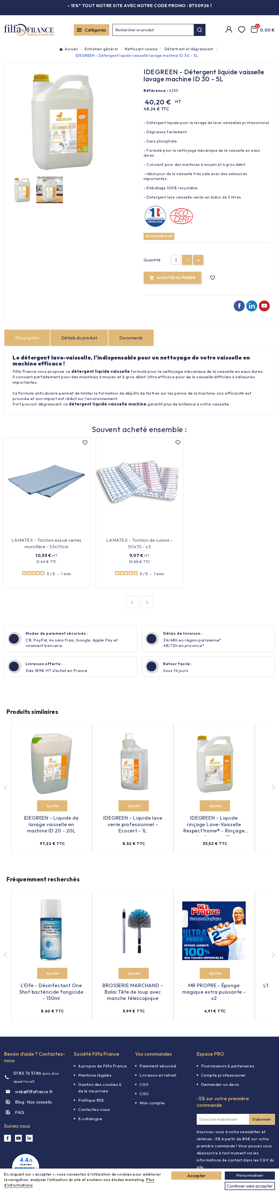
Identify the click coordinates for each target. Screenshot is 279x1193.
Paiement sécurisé (158, 1065)
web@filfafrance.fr (34, 1091)
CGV (144, 1084)
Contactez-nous (94, 1109)
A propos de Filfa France (102, 1065)
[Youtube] (264, 305)
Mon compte (152, 1102)
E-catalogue (90, 1118)
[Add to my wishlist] (213, 278)
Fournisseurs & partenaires (227, 1065)
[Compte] (230, 30)
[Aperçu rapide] (71, 532)
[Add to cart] (42, 805)
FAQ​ (19, 1112)
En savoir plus (158, 236)
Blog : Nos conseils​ (33, 1102)
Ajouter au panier (42, 532)
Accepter (196, 1175)
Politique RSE (91, 1100)
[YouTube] (18, 1138)
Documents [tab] (130, 337)
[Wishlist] (242, 29)
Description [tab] (27, 337)
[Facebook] (239, 305)
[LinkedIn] (29, 1138)
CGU (144, 1093)
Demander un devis (220, 1084)
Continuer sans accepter (250, 1186)
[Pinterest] (251, 305)
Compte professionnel (223, 1075)
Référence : (156, 90)
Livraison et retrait (158, 1075)
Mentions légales (95, 1075)
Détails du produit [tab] (79, 337)
